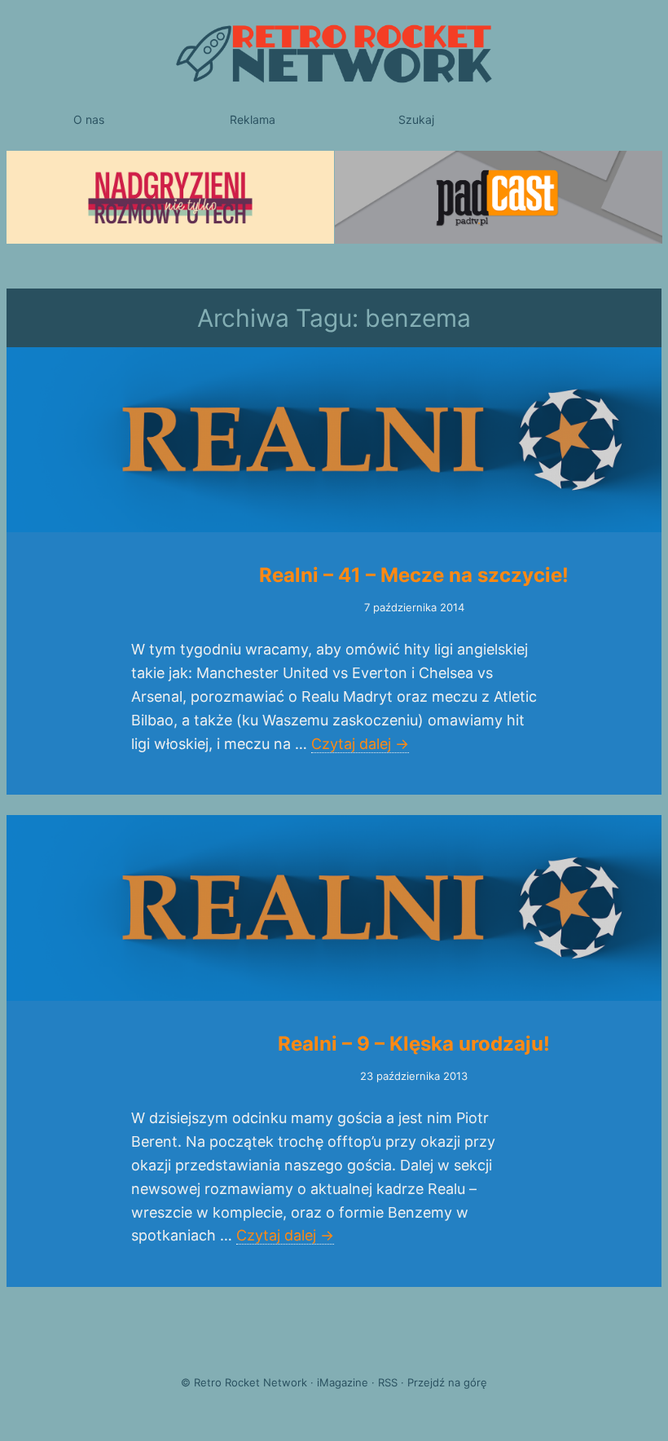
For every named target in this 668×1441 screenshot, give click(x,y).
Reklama (252, 119)
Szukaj (416, 119)
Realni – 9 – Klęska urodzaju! (414, 1043)
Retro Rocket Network (250, 1382)
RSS (388, 1382)
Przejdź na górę (447, 1382)
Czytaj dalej (360, 743)
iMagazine (342, 1382)
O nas (88, 119)
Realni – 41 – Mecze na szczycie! (414, 575)
